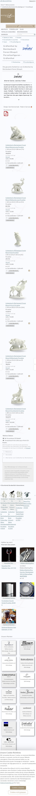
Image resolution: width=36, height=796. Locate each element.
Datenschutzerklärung (7, 783)
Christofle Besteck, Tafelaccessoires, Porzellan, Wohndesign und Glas (9, 681)
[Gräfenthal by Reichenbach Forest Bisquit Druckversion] (6, 115)
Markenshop (16, 62)
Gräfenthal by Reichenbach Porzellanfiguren (13, 7)
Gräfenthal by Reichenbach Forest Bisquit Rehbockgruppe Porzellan (16, 199)
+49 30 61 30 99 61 (6, 1)
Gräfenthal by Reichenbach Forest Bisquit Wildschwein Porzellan (16, 357)
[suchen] (35, 34)
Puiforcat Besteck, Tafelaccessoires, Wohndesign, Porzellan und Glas (9, 650)
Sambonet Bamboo (8, 625)
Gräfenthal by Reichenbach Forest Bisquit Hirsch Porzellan (16, 304)
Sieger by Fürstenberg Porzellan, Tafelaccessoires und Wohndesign (9, 697)
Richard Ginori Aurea (27, 598)
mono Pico (27, 499)
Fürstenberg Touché (9, 598)
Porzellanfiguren (16, 42)
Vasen (5, 42)
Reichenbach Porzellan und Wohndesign (9, 712)
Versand (8, 157)
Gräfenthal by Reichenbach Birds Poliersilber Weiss (4, 504)
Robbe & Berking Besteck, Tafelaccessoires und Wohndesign (27, 665)
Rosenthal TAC (8, 563)
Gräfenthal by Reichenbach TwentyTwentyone (20, 502)
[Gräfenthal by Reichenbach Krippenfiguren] (35, 364)
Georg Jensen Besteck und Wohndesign (8, 664)
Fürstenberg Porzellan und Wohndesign (27, 680)
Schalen (19, 37)
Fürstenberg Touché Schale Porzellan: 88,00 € (8, 603)
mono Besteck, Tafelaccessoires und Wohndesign (9, 730)
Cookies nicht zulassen (18, 792)
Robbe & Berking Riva (27, 563)
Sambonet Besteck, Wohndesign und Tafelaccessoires (27, 714)
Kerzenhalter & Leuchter (10, 39)
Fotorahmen (25, 39)
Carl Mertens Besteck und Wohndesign (8, 745)
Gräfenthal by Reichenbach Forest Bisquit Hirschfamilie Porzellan (16, 410)
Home (2, 5)
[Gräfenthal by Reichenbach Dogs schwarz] (1, 364)
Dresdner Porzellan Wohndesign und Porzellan (27, 696)
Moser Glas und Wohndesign (27, 648)
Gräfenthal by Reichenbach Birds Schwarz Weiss (12, 504)
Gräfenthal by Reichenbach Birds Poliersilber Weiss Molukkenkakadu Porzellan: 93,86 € (5, 520)
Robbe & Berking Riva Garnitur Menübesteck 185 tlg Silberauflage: (26, 573)
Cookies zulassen (18, 788)
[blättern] (1, 495)
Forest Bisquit (29, 7)
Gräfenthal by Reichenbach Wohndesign (27, 729)
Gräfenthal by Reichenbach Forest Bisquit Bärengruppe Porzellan (16, 146)
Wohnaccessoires (9, 5)
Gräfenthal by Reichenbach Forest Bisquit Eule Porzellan (16, 251)
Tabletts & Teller (8, 37)
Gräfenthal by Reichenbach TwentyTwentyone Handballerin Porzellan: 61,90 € (21, 514)
